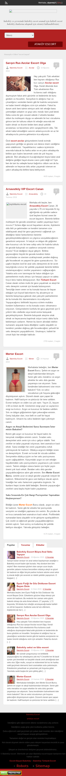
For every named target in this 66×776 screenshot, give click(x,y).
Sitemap (43, 765)
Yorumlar (25, 545)
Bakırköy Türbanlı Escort (44, 761)
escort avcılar (17, 141)
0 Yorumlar (49, 557)
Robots (22, 765)
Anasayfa (8, 54)
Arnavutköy (33, 194)
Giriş (59, 3)
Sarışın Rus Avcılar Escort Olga (26, 63)
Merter (31, 359)
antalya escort (33, 719)
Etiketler (40, 545)
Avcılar (31, 68)
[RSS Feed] (6, 2)
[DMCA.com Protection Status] (11, 774)
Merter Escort (14, 353)
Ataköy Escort (45, 44)
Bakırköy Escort (16, 68)
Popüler (11, 545)
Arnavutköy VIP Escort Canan (24, 189)
